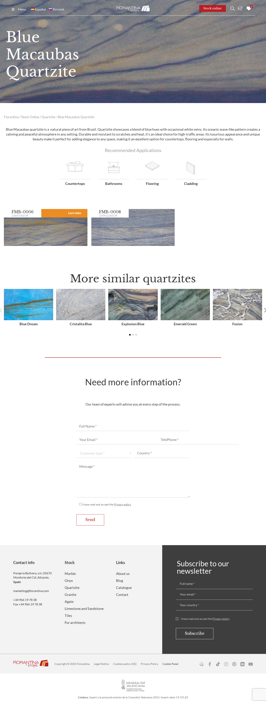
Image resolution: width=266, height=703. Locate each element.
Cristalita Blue (81, 324)
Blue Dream (28, 324)
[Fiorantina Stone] (133, 8)
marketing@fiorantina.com (31, 591)
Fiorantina (11, 117)
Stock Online (30, 117)
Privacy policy (122, 504)
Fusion (237, 324)
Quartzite (48, 117)
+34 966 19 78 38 (25, 600)
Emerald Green (185, 324)
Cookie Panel (170, 663)
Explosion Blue (133, 324)
